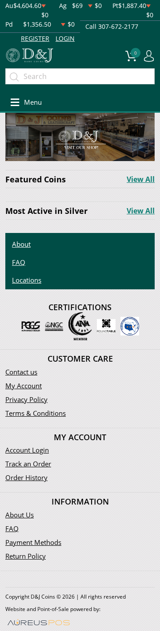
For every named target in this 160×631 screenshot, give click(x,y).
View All (141, 179)
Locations (26, 280)
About (21, 244)
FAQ (18, 262)
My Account (23, 385)
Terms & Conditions (35, 413)
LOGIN (65, 38)
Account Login (27, 450)
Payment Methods (33, 542)
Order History (26, 477)
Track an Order (28, 463)
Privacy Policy (26, 399)
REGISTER (35, 38)
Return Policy (25, 556)
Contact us (21, 371)
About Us (19, 514)
